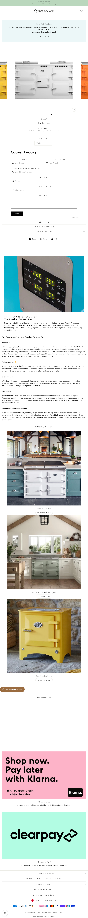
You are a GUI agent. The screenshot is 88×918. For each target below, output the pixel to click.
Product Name (44, 186)
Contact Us (44, 596)
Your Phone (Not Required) (27, 168)
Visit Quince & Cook (43, 873)
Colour (43, 139)
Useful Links (43, 884)
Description (44, 222)
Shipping (41, 131)
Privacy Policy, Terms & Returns (43, 878)
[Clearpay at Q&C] (44, 835)
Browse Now (44, 513)
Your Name (27, 159)
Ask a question (44, 231)
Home (43, 119)
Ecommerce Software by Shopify (44, 916)
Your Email (61, 159)
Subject (44, 177)
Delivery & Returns (44, 227)
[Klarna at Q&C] (44, 775)
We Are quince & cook (43, 895)
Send (17, 214)
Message (43, 195)
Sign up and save (43, 889)
